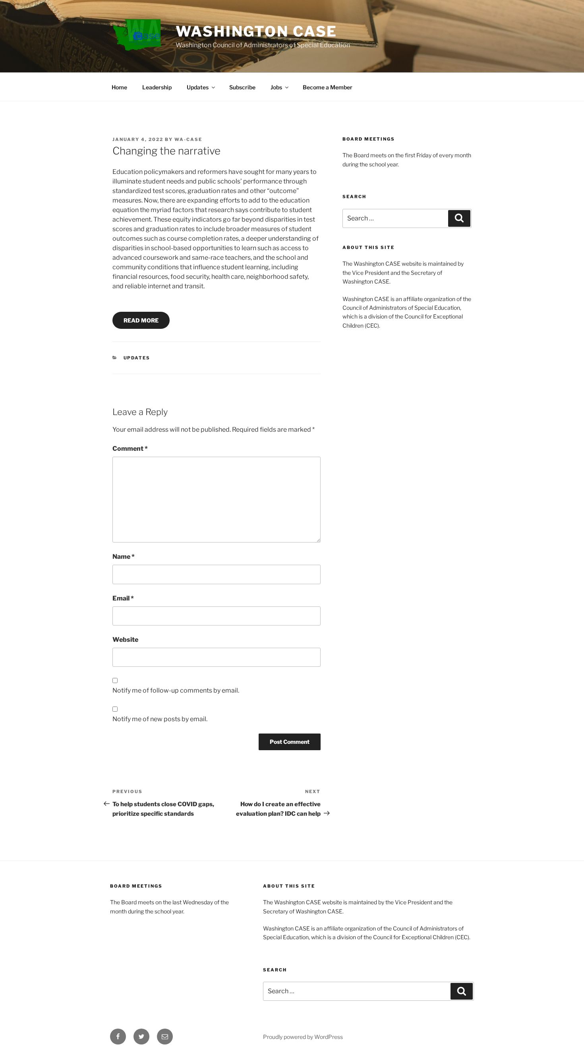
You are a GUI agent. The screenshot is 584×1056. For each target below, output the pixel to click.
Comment (130, 448)
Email (123, 598)
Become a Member (327, 87)
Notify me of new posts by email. (159, 719)
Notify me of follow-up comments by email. (175, 690)
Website (125, 639)
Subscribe (242, 87)
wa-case (188, 139)
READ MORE (141, 320)
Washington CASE (256, 31)
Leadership (157, 87)
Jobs (276, 87)
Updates (198, 87)
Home (119, 87)
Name (123, 556)
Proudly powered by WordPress (303, 1036)
